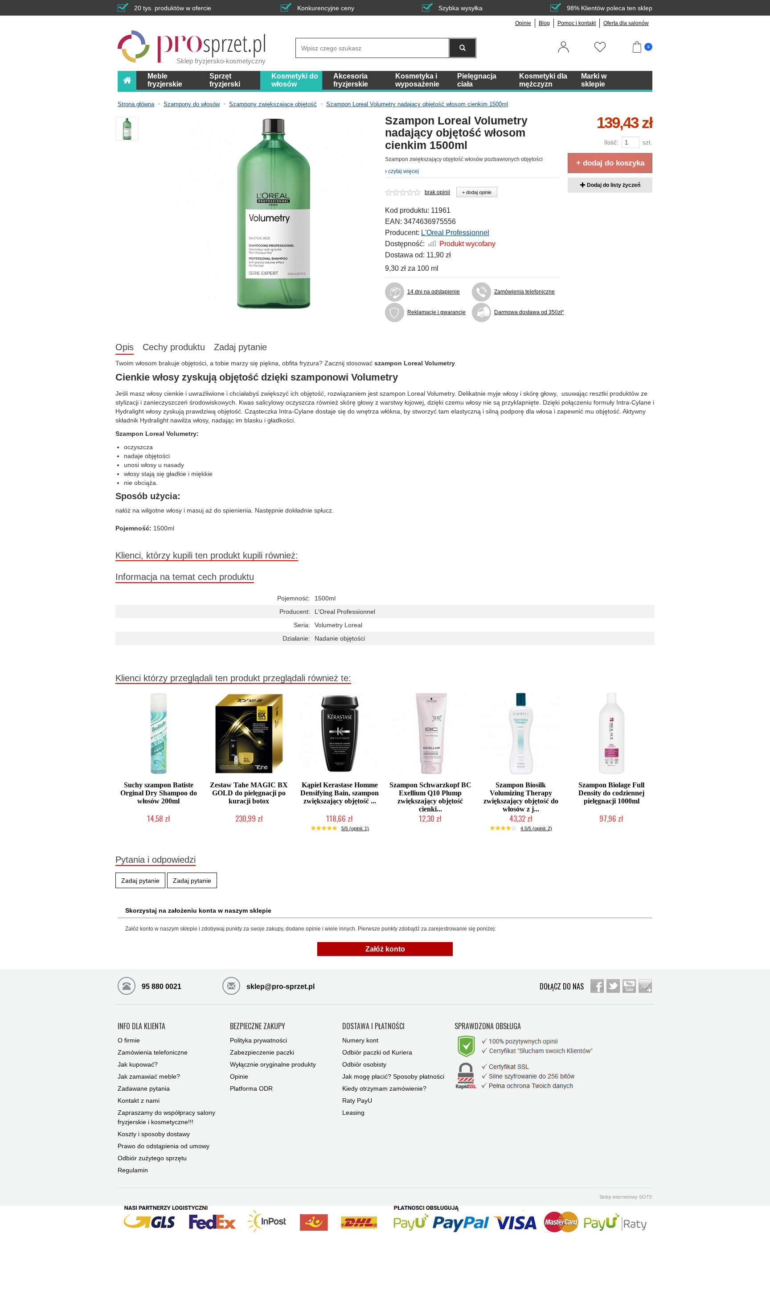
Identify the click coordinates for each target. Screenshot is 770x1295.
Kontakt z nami (139, 1100)
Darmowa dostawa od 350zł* (526, 312)
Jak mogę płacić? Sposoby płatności (393, 1076)
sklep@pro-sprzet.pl (280, 986)
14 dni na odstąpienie (433, 292)
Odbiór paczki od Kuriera (377, 1052)
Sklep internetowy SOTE (625, 1197)
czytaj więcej (403, 171)
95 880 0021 (160, 986)
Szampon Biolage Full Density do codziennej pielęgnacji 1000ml (611, 793)
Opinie (523, 23)
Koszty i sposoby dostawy (154, 1134)
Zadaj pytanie (240, 347)
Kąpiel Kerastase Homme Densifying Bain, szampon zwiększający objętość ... (339, 793)
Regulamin (133, 1170)
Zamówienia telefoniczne (524, 292)
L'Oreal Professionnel (455, 232)
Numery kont (360, 1040)
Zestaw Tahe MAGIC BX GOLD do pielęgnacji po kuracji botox (249, 793)
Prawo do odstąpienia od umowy (163, 1146)
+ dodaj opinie (476, 192)
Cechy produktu (174, 347)
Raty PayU (357, 1100)
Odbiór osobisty (364, 1064)
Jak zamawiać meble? (149, 1076)
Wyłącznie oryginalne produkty (273, 1064)
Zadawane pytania (144, 1088)
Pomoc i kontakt (576, 23)
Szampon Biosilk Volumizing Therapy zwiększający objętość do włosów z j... (520, 797)
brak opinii (437, 192)
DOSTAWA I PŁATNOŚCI (373, 1026)
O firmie (129, 1040)
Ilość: (611, 142)
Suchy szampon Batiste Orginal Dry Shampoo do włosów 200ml (158, 793)
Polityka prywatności (258, 1040)
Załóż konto (385, 949)
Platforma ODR (251, 1088)
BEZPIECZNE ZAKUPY (257, 1026)
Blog (544, 23)
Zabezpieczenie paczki (262, 1052)
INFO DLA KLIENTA (141, 1026)
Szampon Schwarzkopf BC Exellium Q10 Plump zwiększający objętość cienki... (430, 797)
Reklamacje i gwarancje (436, 312)
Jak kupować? (138, 1064)
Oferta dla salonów (626, 23)
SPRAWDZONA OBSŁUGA (488, 1026)
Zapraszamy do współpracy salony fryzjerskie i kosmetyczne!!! (166, 1117)
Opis (124, 347)
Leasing (353, 1112)
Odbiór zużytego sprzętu (152, 1158)
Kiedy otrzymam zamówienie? (384, 1088)
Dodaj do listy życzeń (613, 185)
